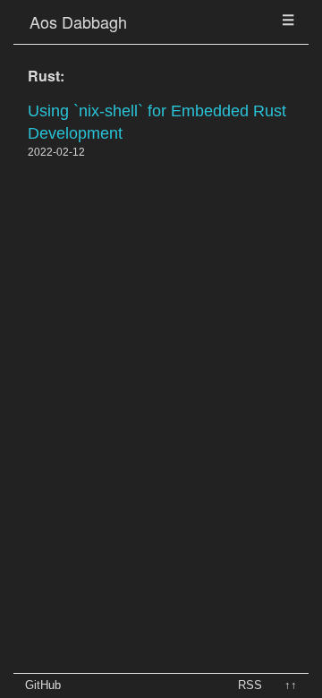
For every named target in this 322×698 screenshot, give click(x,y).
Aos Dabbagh (78, 21)
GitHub (43, 685)
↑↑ (290, 685)
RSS (250, 685)
